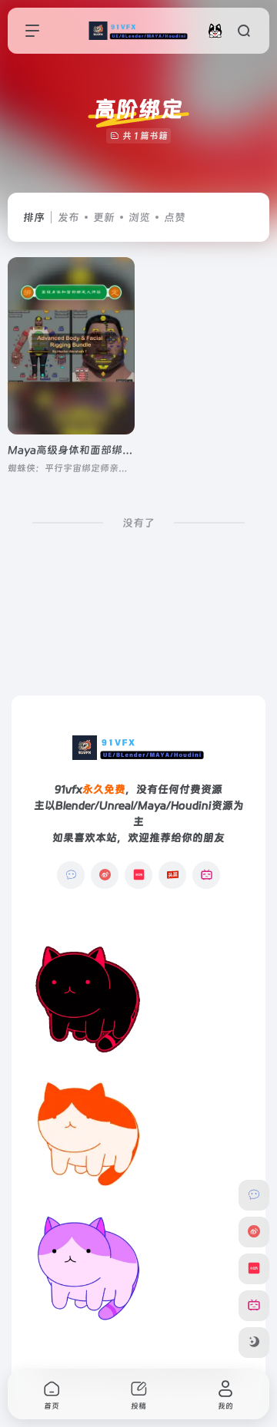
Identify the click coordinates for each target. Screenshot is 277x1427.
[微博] (104, 875)
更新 (104, 217)
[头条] (172, 875)
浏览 (139, 217)
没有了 (138, 523)
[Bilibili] (206, 875)
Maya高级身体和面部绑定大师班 (86, 450)
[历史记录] (215, 30)
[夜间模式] (254, 1342)
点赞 (174, 217)
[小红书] (138, 875)
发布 (68, 217)
